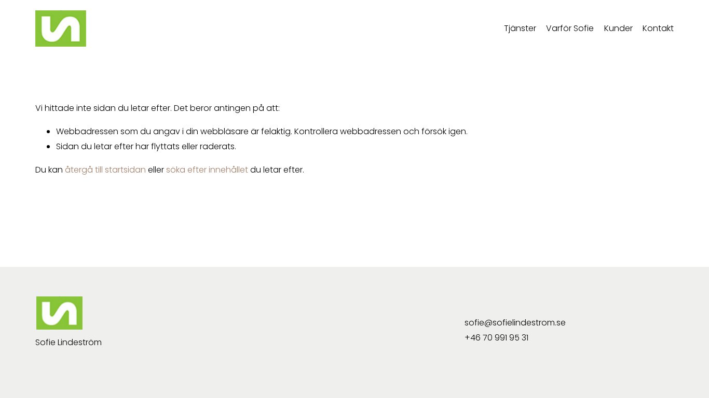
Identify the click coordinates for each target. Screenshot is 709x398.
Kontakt (658, 28)
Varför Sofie (570, 28)
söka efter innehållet (207, 170)
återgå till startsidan (105, 170)
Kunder (618, 28)
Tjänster (520, 28)
